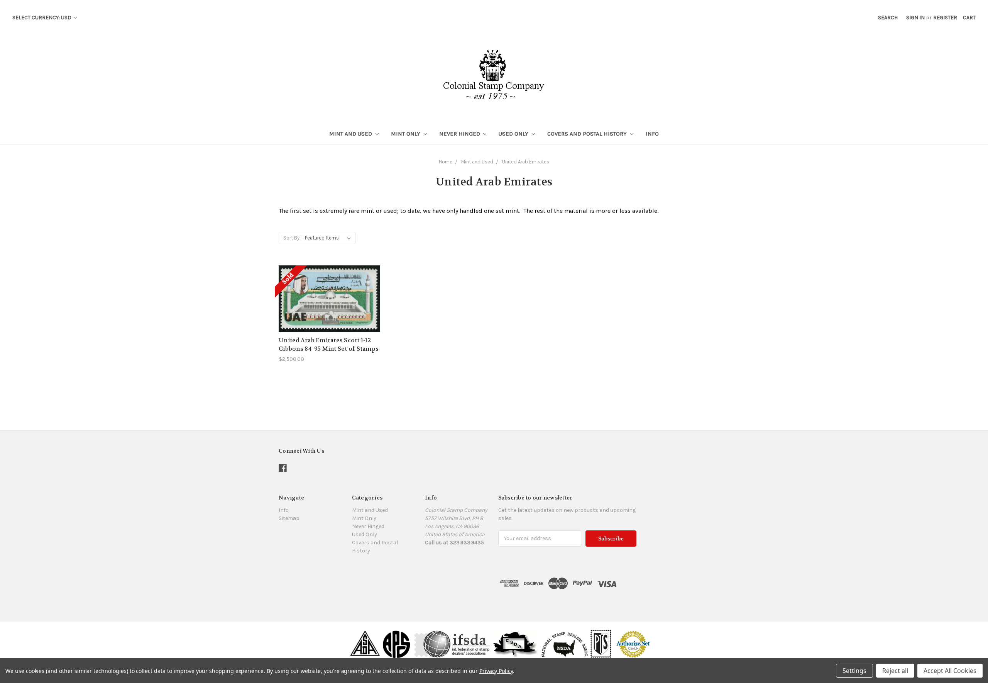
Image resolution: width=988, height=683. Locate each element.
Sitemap (289, 518)
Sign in (915, 17)
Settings (854, 670)
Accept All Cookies (950, 670)
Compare (327, 294)
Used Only (514, 133)
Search (888, 17)
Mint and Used (351, 133)
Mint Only (406, 133)
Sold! (329, 308)
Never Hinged (460, 133)
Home (445, 162)
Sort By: (292, 238)
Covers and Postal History (587, 133)
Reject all (895, 670)
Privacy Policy (496, 671)
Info (652, 133)
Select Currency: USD (42, 17)
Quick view (329, 280)
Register (945, 17)
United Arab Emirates (525, 162)
